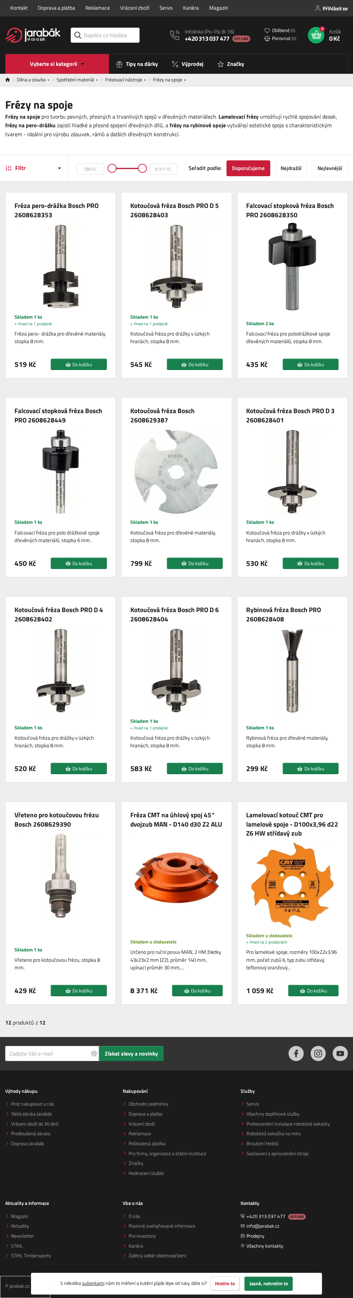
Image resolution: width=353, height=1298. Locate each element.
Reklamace (97, 8)
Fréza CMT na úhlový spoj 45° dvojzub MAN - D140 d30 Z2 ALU (176, 819)
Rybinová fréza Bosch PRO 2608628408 (283, 614)
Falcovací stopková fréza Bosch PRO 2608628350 (290, 210)
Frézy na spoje (168, 79)
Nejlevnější (329, 168)
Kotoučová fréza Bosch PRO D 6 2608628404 (174, 614)
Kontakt (19, 8)
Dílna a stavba (32, 79)
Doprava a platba (56, 8)
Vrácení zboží (134, 8)
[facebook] (296, 1053)
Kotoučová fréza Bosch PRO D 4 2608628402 (58, 614)
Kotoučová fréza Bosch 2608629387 (162, 415)
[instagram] (318, 1053)
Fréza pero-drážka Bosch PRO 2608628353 (56, 210)
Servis (166, 8)
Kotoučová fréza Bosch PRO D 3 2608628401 (290, 415)
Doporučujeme (248, 168)
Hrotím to (225, 1283)
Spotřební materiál (76, 79)
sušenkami (93, 1283)
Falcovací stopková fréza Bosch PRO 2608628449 (58, 415)
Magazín (218, 8)
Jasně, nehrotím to (269, 1283)
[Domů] (11, 80)
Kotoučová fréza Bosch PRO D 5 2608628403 (174, 210)
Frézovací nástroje (124, 79)
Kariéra (191, 8)
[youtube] (340, 1053)
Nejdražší (291, 168)
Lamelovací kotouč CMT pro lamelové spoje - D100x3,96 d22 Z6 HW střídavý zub (292, 824)
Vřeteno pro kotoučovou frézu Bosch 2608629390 (56, 819)
